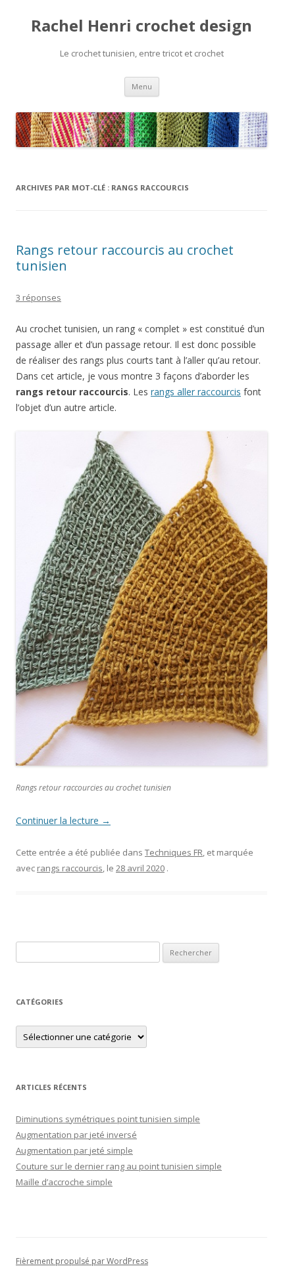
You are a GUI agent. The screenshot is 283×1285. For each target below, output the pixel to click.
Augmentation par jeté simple (74, 1150)
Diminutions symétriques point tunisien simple (108, 1119)
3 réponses (38, 297)
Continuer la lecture (63, 820)
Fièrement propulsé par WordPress (82, 1261)
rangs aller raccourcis (196, 391)
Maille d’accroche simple (64, 1182)
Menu (142, 86)
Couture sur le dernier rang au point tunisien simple (119, 1166)
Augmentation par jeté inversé (76, 1135)
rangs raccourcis (70, 868)
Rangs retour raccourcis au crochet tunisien (125, 257)
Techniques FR (174, 852)
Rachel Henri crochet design (141, 26)
